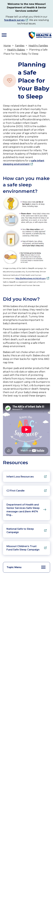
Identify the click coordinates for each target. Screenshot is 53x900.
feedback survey (14, 20)
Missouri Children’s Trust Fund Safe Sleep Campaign (22, 548)
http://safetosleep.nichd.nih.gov (30, 278)
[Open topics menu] (43, 567)
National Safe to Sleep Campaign (20, 531)
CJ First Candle (15, 490)
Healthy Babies (16, 49)
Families (19, 45)
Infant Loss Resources (20, 476)
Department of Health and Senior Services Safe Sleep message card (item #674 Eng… (23, 509)
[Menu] (4, 35)
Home (7, 45)
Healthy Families (38, 45)
